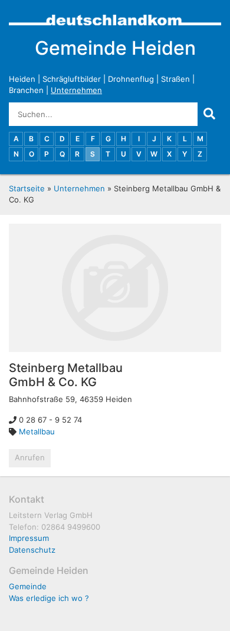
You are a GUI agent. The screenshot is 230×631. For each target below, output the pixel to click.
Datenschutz (32, 549)
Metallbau (37, 431)
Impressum (29, 538)
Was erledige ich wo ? (49, 598)
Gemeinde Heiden (115, 47)
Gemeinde (28, 586)
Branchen (26, 90)
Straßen (175, 79)
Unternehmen (76, 90)
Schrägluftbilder (71, 79)
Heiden (22, 79)
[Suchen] (209, 114)
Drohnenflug (131, 79)
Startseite (27, 188)
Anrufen (30, 457)
